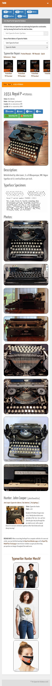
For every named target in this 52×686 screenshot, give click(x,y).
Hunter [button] (21, 111)
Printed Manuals (26, 54)
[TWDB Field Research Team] (26, 655)
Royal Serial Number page (31, 541)
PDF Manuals (36, 54)
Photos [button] (29, 111)
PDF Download (8, 76)
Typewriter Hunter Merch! (26, 559)
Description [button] (10, 111)
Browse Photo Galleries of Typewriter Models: (16, 39)
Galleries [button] (32, 12)
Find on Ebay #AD (12, 116)
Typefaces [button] (9, 16)
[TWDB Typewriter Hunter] (26, 575)
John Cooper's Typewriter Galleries (12, 503)
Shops (14, 57)
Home (5, 84)
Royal (9, 84)
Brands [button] (8, 12)
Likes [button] (39, 111)
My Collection (26, 503)
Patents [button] (22, 16)
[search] (26, 43)
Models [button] (19, 12)
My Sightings (34, 503)
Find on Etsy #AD (27, 116)
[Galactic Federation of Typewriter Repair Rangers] (26, 614)
